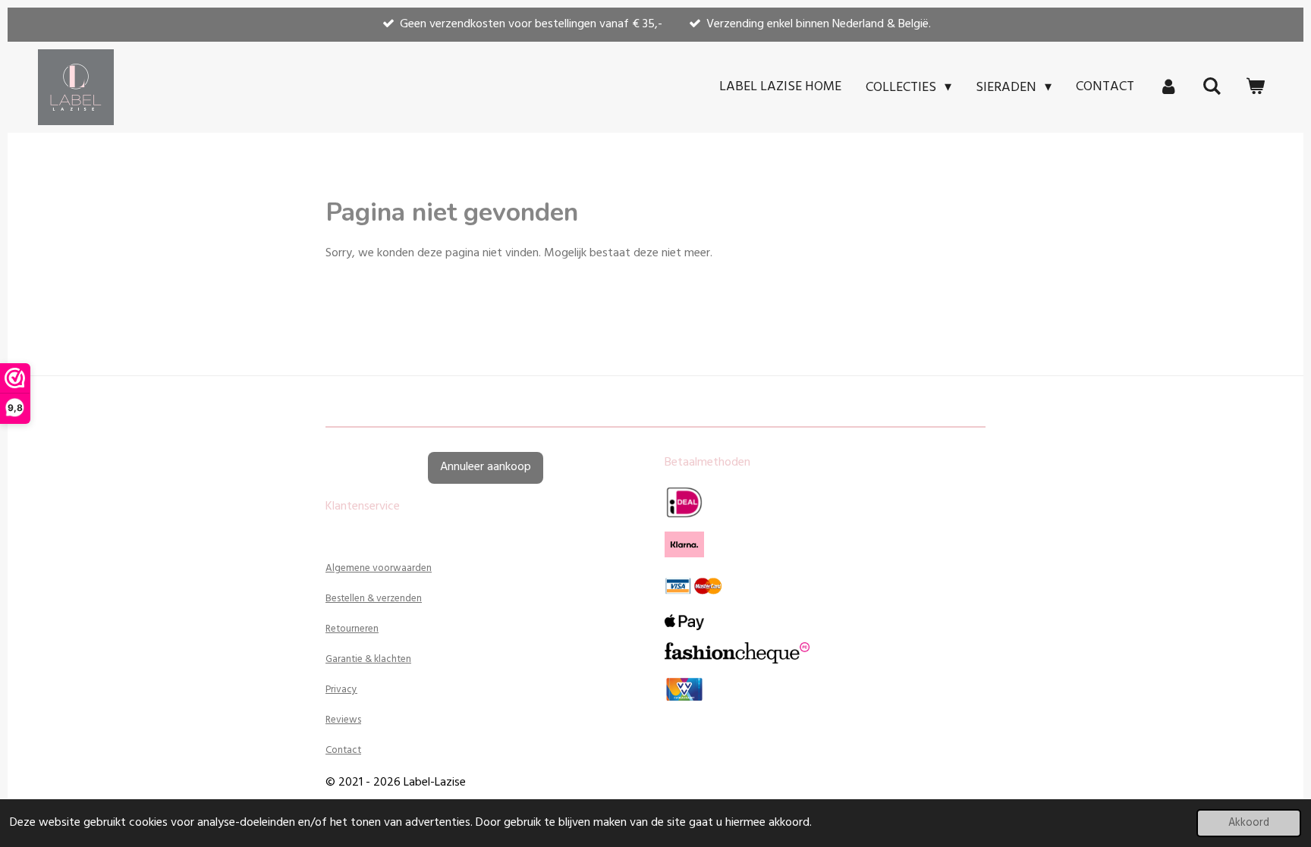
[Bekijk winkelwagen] (1255, 87)
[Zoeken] (1212, 87)
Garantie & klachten (368, 659)
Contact (343, 750)
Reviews (343, 720)
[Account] (1168, 87)
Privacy (341, 690)
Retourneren (352, 629)
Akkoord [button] (1248, 823)
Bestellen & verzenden (373, 599)
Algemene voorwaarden (378, 568)
